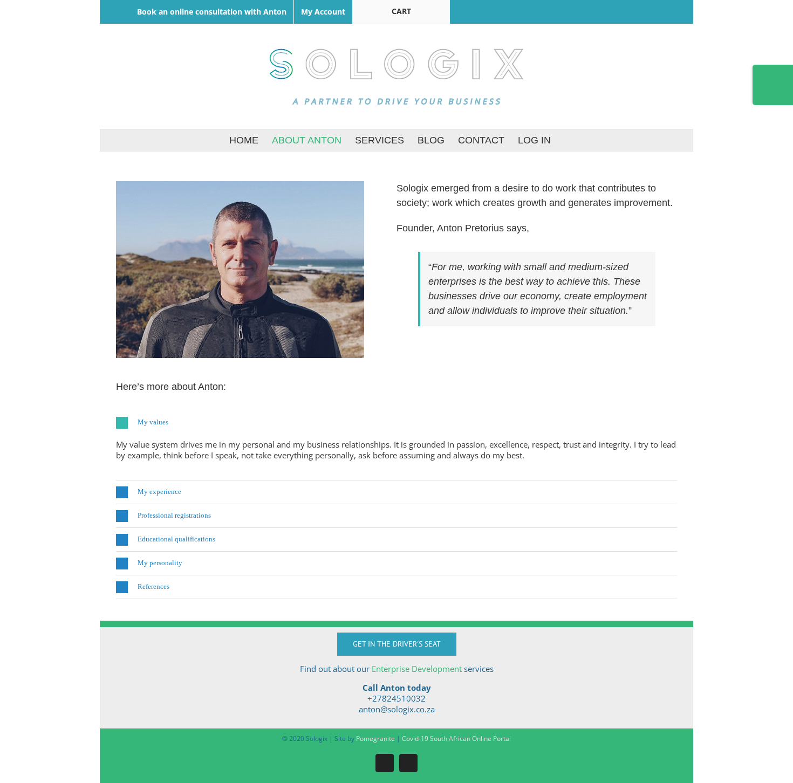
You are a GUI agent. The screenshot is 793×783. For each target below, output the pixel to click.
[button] (396, 422)
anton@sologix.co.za (397, 709)
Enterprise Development (417, 668)
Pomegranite (375, 738)
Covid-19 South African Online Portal (456, 738)
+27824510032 (396, 698)
